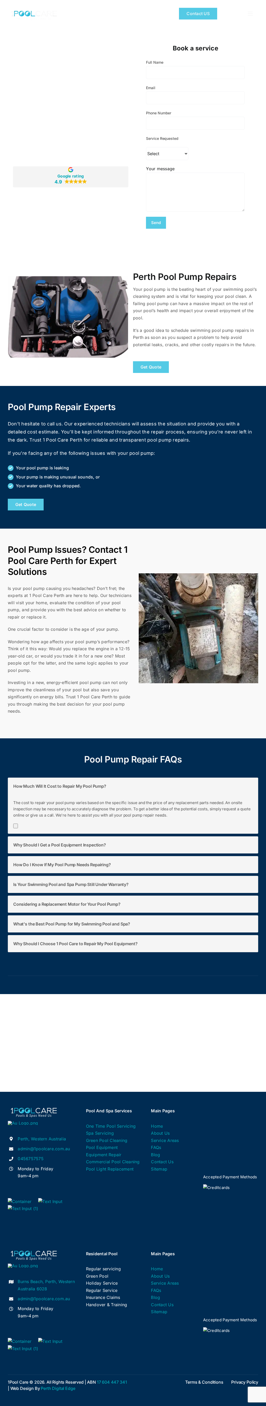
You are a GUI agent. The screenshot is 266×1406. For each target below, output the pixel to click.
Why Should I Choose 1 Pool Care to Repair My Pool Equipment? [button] (75, 943)
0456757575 (30, 1158)
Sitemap (159, 1169)
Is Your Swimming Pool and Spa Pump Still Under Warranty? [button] (71, 884)
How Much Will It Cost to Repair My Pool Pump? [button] (59, 786)
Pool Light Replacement (110, 1169)
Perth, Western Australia (42, 1138)
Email (150, 88)
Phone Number (158, 113)
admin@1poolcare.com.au (44, 1148)
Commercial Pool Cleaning (113, 1161)
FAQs (156, 1147)
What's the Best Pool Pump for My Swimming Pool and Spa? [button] (71, 924)
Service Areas (165, 1140)
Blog (155, 1154)
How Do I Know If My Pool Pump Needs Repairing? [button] (62, 864)
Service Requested (162, 138)
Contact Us (162, 1161)
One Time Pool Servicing (111, 1126)
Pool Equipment (102, 1147)
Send (156, 222)
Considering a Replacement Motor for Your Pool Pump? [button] (67, 904)
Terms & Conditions (204, 1382)
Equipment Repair (104, 1154)
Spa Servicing (100, 1133)
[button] (70, 176)
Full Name (154, 62)
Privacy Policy (244, 1382)
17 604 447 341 (112, 1382)
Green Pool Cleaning (107, 1140)
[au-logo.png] (23, 1123)
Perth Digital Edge (58, 1388)
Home (157, 1126)
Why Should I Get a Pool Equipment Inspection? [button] (59, 844)
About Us (160, 1133)
